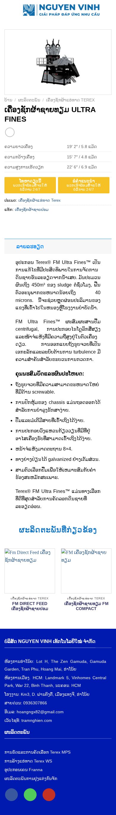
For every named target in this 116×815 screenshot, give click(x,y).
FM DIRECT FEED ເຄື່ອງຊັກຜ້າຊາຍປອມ (29, 606)
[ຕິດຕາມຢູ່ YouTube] (49, 794)
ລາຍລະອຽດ (30, 246)
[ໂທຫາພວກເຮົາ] (30, 794)
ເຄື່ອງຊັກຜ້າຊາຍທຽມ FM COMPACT (86, 606)
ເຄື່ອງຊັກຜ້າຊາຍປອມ (31, 209)
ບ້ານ (8, 100)
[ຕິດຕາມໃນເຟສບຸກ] (11, 794)
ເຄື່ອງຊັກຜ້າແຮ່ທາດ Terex (70, 100)
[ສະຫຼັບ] (10, 246)
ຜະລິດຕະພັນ (29, 100)
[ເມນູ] (8, 8)
